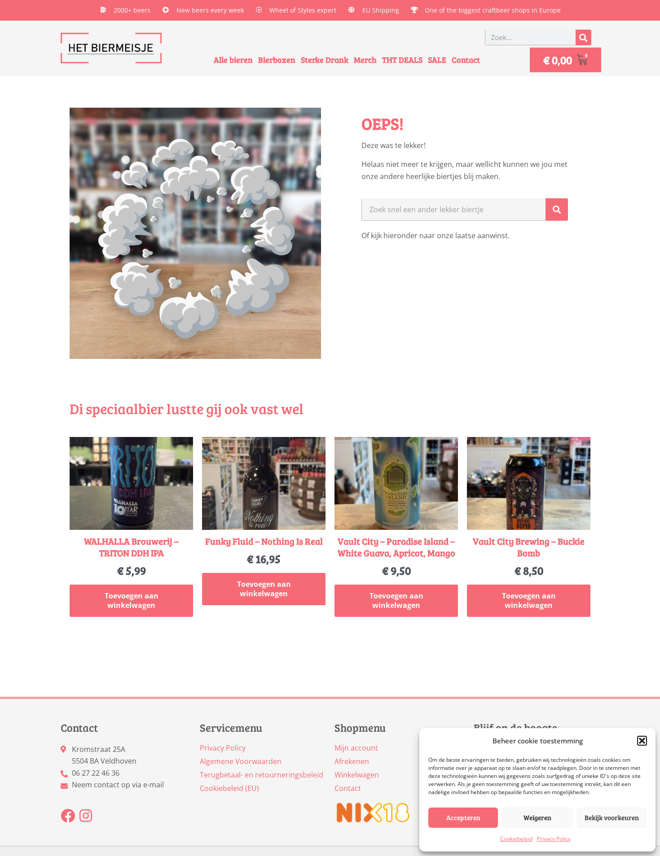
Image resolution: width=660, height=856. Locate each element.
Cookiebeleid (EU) (229, 788)
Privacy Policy (554, 839)
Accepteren (463, 817)
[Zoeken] (583, 37)
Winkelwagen (356, 774)
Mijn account (356, 747)
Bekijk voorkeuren (612, 817)
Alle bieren (233, 59)
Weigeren (537, 817)
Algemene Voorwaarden (241, 761)
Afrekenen (351, 761)
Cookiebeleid (516, 839)
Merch (365, 59)
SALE (437, 59)
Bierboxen (276, 59)
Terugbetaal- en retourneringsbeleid (261, 774)
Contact (466, 59)
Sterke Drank (324, 59)
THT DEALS (402, 59)
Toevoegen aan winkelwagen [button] (131, 600)
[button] (642, 740)
